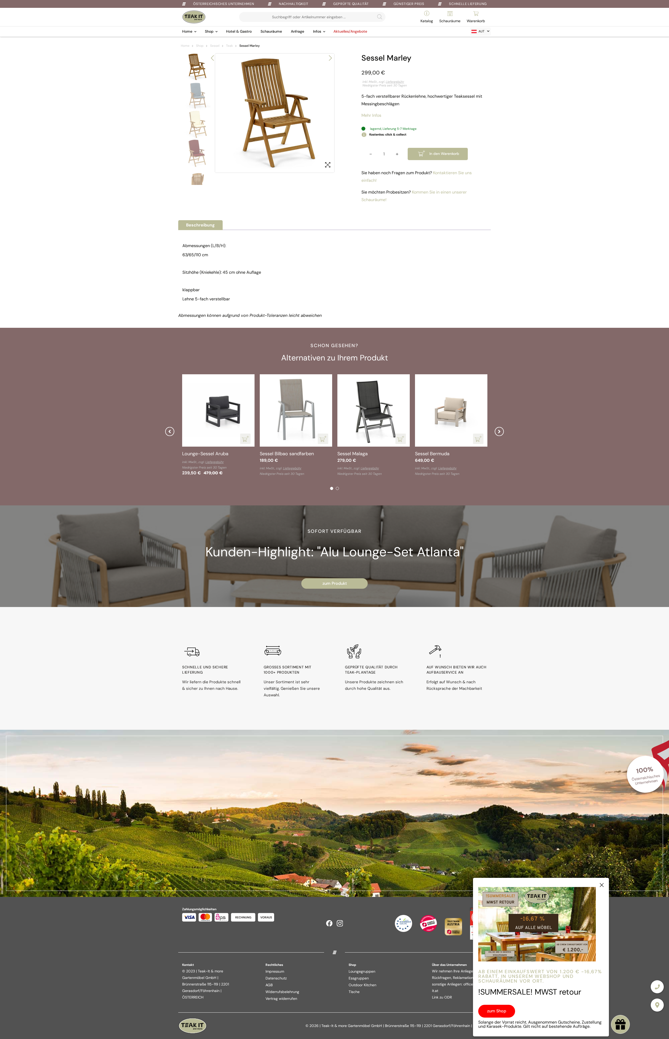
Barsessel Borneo (434, 454)
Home (187, 31)
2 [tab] (337, 488)
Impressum (275, 971)
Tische (354, 991)
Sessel (215, 46)
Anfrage (297, 31)
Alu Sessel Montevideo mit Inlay (216, 454)
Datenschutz (276, 978)
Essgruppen (359, 978)
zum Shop (496, 1011)
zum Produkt (334, 583)
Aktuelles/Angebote (350, 31)
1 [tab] (331, 488)
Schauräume (271, 31)
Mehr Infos (371, 115)
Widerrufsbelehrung (282, 991)
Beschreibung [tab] (200, 225)
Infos (317, 31)
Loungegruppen (362, 971)
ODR (448, 997)
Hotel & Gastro (239, 31)
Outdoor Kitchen (362, 985)
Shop (209, 31)
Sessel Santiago (276, 454)
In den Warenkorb (444, 153)
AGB (269, 985)
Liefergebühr (395, 82)
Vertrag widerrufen (281, 998)
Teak (229, 46)
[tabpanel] (218, 425)
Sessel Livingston (355, 454)
